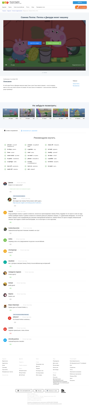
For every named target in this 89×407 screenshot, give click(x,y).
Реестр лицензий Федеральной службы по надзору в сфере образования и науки (44, 403)
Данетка (38, 366)
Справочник (72, 367)
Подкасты (21, 362)
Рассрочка (72, 380)
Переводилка (56, 361)
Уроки (3, 365)
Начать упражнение (53, 43)
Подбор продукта (23, 365)
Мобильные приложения (75, 374)
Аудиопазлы (5, 363)
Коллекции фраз (40, 372)
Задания (4, 7)
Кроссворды (55, 369)
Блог (71, 365)
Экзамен (38, 368)
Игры (33, 7)
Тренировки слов (40, 7)
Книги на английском (19, 7)
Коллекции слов (39, 370)
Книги (37, 358)
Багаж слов (55, 367)
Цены (71, 378)
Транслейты (5, 369)
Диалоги (21, 358)
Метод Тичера (22, 372)
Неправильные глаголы (7, 371)
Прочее (54, 372)
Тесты (27, 7)
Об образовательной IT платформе (78, 363)
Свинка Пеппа (76, 83)
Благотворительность (75, 361)
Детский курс (22, 374)
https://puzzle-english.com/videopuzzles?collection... (27, 203)
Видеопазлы (5, 361)
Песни (54, 375)
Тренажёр (4, 367)
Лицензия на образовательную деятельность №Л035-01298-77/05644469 (42, 402)
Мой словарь (39, 375)
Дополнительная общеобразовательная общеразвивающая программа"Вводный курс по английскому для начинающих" (61, 381)
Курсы (10, 7)
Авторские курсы (23, 370)
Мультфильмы (76, 85)
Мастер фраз (56, 365)
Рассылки (55, 377)
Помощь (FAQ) (73, 376)
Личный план (5, 375)
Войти (80, 2)
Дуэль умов (55, 363)
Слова (37, 362)
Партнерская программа (75, 371)
